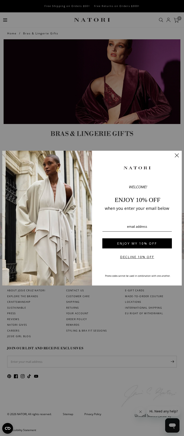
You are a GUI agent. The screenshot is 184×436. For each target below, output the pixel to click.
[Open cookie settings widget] (7, 428)
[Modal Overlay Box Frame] (92, 218)
